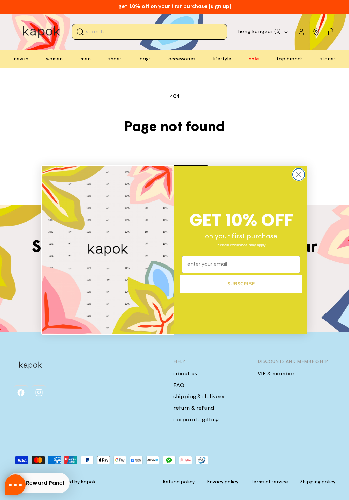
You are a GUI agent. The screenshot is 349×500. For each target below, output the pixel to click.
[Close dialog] (299, 174)
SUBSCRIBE (241, 283)
